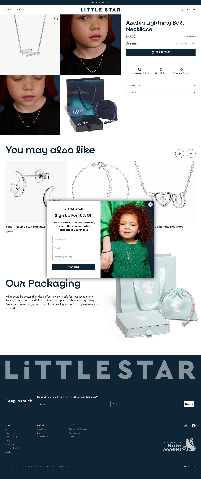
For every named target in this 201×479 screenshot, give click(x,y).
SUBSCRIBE (73, 267)
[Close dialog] (150, 204)
